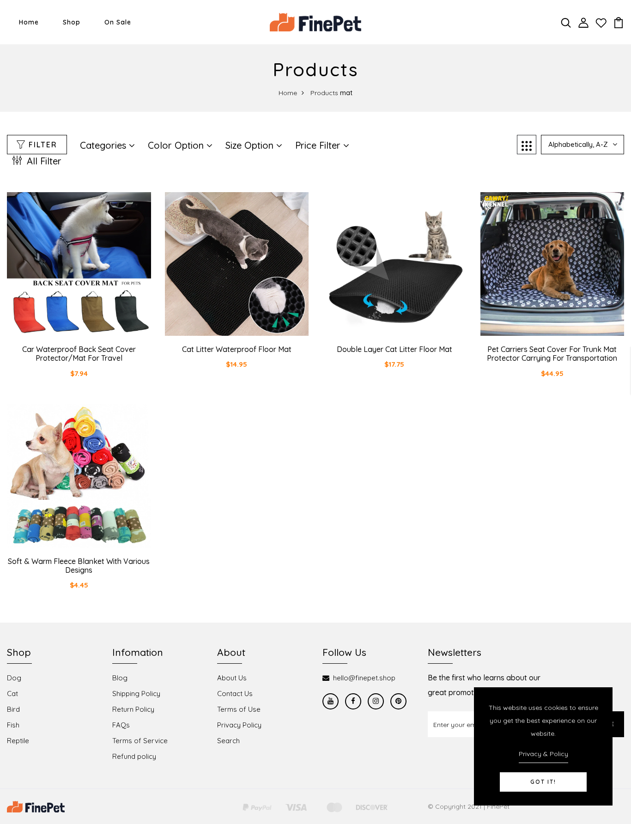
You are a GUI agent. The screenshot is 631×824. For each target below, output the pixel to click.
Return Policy (133, 709)
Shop (71, 22)
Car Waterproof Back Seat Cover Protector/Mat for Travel (79, 354)
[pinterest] (398, 701)
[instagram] (376, 701)
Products (324, 93)
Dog (14, 677)
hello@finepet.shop (364, 677)
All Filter (42, 161)
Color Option (177, 145)
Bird (13, 709)
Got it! (543, 781)
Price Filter (319, 145)
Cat (12, 693)
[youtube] (330, 701)
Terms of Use (239, 709)
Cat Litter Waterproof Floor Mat (236, 349)
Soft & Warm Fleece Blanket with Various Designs (79, 566)
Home (29, 22)
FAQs (121, 725)
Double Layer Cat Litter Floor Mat (394, 349)
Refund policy (134, 756)
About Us (232, 677)
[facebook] (353, 701)
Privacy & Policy (543, 754)
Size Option (250, 145)
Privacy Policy (239, 725)
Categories (104, 145)
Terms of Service (140, 740)
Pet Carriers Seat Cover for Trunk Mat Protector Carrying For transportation (552, 354)
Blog (119, 677)
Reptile (18, 740)
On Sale (117, 22)
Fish (13, 725)
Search (228, 740)
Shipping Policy (136, 693)
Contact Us (235, 693)
